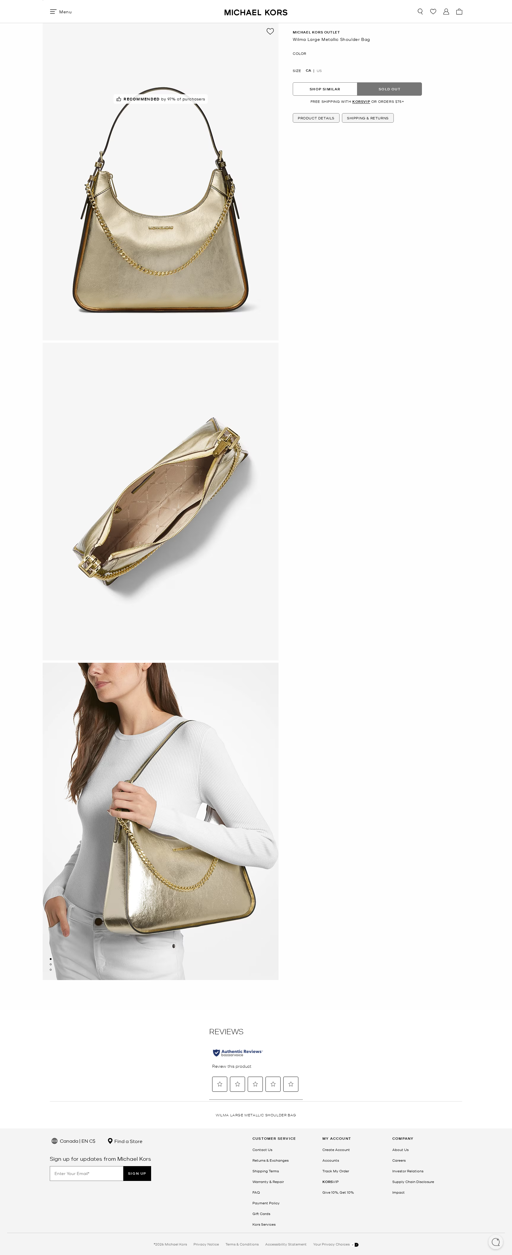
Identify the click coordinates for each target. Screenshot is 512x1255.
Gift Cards (261, 1213)
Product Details (316, 118)
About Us (400, 1149)
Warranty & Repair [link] (268, 1181)
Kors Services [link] (264, 1224)
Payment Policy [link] (266, 1202)
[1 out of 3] (51, 959)
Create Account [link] (336, 1149)
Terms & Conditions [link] (242, 1244)
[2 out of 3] (51, 964)
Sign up (137, 1173)
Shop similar (325, 89)
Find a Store (128, 1141)
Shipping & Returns (368, 118)
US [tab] (319, 70)
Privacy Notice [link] (206, 1244)
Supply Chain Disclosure (413, 1181)
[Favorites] (433, 12)
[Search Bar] (420, 12)
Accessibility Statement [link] (286, 1244)
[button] (496, 1242)
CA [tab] (308, 70)
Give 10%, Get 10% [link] (338, 1192)
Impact (398, 1192)
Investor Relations (407, 1170)
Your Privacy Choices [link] (332, 1244)
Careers (399, 1160)
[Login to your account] (446, 12)
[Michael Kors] (256, 11)
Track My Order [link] (335, 1170)
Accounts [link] (330, 1160)
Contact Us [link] (262, 1149)
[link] (330, 1181)
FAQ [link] (256, 1192)
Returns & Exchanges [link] (270, 1160)
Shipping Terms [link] (265, 1170)
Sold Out (390, 89)
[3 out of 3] (51, 970)
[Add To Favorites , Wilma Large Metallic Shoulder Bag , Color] (270, 31)
